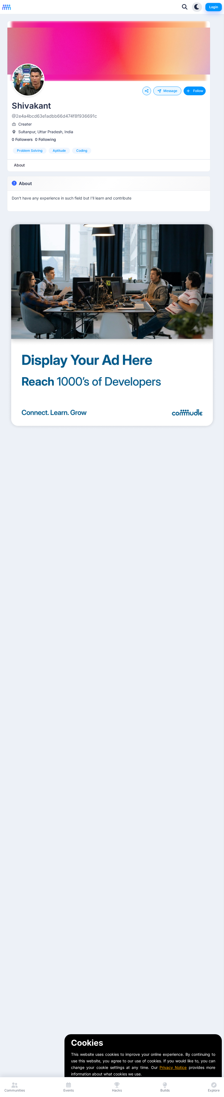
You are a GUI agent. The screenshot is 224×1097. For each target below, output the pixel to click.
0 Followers (22, 139)
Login (213, 7)
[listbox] (109, 151)
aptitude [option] (59, 150)
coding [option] (81, 150)
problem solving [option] (29, 150)
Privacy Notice (173, 1067)
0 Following (45, 139)
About (25, 183)
